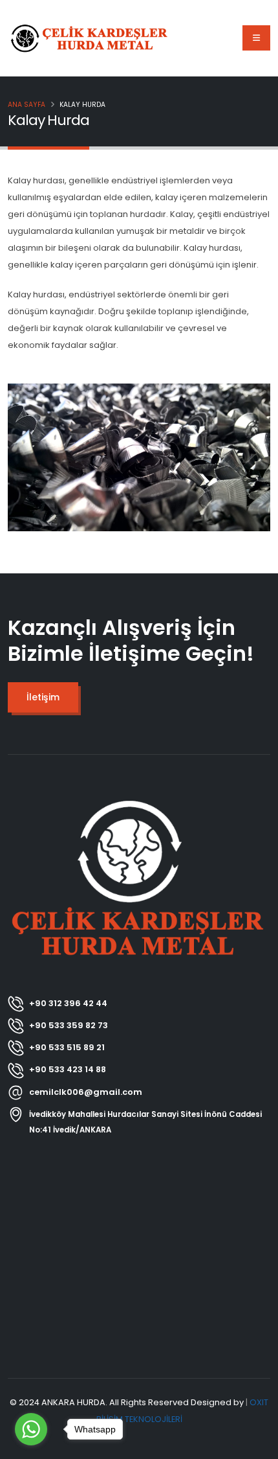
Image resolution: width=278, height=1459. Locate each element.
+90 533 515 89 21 (67, 1047)
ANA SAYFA (26, 104)
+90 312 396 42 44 (68, 1003)
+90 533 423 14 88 (67, 1069)
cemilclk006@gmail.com (85, 1092)
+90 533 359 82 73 (68, 1025)
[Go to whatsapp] (31, 1429)
